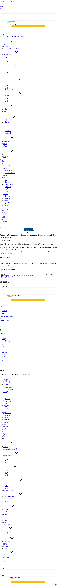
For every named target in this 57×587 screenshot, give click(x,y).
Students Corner (4, 153)
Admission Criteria (5, 200)
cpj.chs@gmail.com (2, 6)
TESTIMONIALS (4, 340)
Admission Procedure (5, 201)
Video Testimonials (5, 112)
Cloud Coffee (4, 220)
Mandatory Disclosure (7, 165)
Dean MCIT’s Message (7, 390)
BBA (5, 82)
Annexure (6, 166)
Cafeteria (4, 219)
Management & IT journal (6, 122)
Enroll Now (1, 8)
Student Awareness (5, 558)
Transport (4, 217)
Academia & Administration (5, 195)
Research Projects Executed (6, 123)
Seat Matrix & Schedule (6, 445)
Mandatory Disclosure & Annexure (7, 164)
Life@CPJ (3, 1)
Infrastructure (6, 383)
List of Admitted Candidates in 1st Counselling (9, 482)
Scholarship (4, 208)
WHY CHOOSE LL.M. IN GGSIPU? (4, 335)
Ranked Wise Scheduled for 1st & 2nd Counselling (11, 476)
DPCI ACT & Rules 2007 (6, 397)
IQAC (4, 129)
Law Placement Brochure (6, 141)
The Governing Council (6, 167)
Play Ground (4, 216)
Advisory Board (5, 175)
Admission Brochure (5, 205)
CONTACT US (1, 363)
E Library (4, 556)
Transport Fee (4, 423)
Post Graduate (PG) (5, 194)
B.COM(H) (6, 191)
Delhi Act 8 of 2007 (7, 182)
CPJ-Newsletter (5, 120)
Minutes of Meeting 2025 (8, 534)
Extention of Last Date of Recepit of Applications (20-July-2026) (11, 448)
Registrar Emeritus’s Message (8, 170)
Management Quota (4, 44)
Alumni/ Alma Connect (6, 147)
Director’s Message (7, 169)
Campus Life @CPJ (4, 508)
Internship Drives (5, 144)
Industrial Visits (5, 545)
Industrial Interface (4, 540)
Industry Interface (7, 1)
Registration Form (5, 416)
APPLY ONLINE (4, 560)
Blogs (4, 521)
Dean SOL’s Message (7, 174)
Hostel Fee (4, 207)
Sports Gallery (5, 113)
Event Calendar (5, 109)
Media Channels (5, 146)
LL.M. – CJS (6, 87)
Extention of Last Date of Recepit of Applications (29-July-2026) (11, 48)
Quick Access (4, 157)
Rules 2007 (6, 181)
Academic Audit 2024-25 (8, 186)
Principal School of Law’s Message (9, 172)
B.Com (2, 308)
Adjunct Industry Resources (6, 198)
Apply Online (11, 36)
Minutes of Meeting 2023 (8, 132)
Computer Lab (5, 213)
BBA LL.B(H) (6, 58)
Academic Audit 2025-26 (8, 187)
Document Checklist (5, 209)
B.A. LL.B (3, 307)
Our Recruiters (5, 142)
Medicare (4, 437)
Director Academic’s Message (8, 171)
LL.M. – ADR (6, 88)
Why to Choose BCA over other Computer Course (5, 320)
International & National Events (5, 355)
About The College (5, 162)
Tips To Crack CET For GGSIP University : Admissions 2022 (6, 316)
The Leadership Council (6, 168)
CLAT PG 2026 (6, 36)
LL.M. (2, 349)
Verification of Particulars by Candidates (8, 62)
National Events (5, 111)
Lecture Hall (4, 211)
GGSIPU (6, 203)
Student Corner (17, 1)
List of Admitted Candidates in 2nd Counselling (9, 95)
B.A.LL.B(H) (6, 71)
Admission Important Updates (6, 202)
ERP (3, 154)
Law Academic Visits (5, 145)
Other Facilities (5, 221)
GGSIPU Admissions (4, 311)
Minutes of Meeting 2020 (8, 130)
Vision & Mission (5, 163)
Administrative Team (5, 197)
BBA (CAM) (6, 69)
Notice (9, 36)
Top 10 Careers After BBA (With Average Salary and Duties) (7, 276)
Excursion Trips (3, 356)
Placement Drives (5, 143)
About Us (3, 161)
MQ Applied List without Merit (7, 54)
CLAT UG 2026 (2, 36)
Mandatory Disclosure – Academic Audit (8, 184)
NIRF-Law (6, 180)
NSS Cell (4, 177)
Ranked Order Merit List (6, 68)
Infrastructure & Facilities (5, 210)
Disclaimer (4, 183)
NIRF (4, 178)
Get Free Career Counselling (28, 230)
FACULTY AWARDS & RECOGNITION (7, 341)
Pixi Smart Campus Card (6, 156)
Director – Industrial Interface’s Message (10, 173)
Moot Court (4, 214)
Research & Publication (12, 1)
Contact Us (20, 1)
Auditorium (4, 212)
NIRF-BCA (6, 179)
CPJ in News (4, 176)
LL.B (2, 348)
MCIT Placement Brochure (6, 140)
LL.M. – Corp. (6, 61)
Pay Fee (23, 36)
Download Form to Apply (6, 46)
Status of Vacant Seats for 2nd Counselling (8, 89)
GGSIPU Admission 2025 (5, 310)
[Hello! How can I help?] (56, 585)
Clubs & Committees (5, 108)
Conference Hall (5, 215)
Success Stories (5, 547)
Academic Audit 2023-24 (8, 185)
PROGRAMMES (4, 338)
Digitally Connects (30, 374)
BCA (5, 56)
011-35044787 (2, 34)
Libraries (4, 430)
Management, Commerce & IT (7, 196)
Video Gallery (20, 36)
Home (2, 160)
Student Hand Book (5, 121)
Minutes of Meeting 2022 (8, 532)
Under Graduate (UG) (6, 188)
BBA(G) (6, 55)
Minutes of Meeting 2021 (8, 131)
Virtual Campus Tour (16, 36)
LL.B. (5, 59)
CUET (5, 204)
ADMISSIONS (3, 339)
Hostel (4, 218)
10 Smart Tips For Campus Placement (4, 277)
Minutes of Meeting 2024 (8, 133)
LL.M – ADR (6, 74)
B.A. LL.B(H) (3, 347)
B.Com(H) (6, 57)
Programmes (3, 404)
